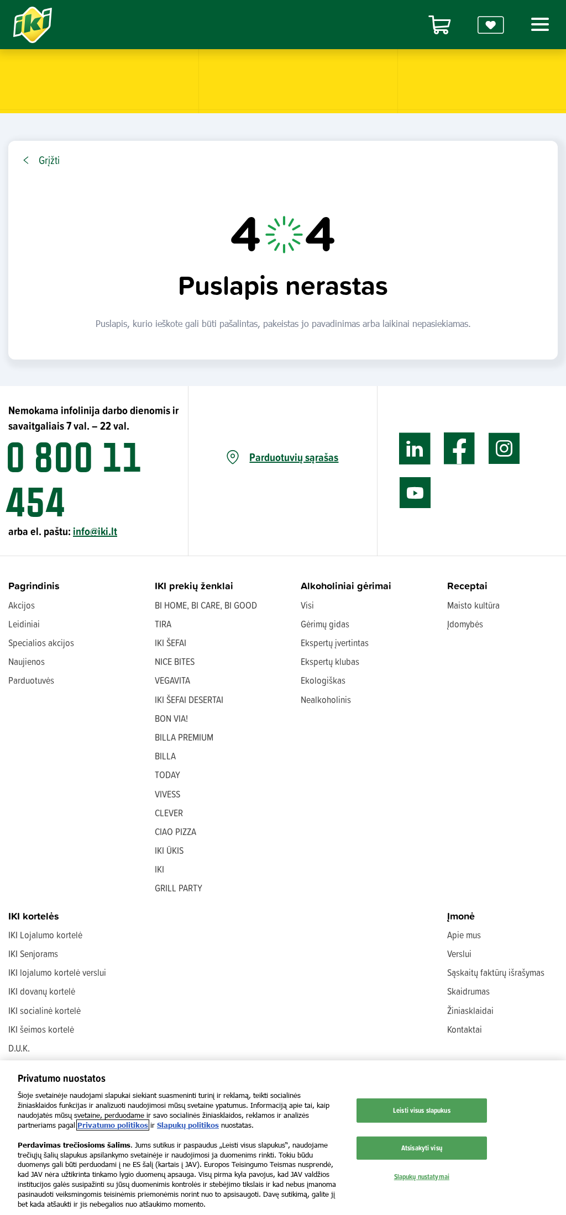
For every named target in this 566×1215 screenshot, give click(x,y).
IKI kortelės (33, 916)
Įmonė (461, 916)
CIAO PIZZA (175, 831)
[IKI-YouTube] (415, 493)
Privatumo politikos (112, 1125)
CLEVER (169, 813)
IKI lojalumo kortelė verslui (57, 972)
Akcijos (21, 605)
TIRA (163, 624)
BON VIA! (171, 718)
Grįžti (49, 160)
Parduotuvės (31, 680)
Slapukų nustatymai (421, 1176)
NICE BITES (175, 661)
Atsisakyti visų (421, 1148)
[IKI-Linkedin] (415, 448)
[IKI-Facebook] (459, 448)
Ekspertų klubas (330, 661)
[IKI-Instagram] (504, 448)
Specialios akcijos (41, 642)
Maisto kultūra (473, 605)
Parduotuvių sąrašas (293, 457)
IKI (159, 869)
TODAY (167, 774)
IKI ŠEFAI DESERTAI (189, 699)
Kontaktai (464, 1029)
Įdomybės (465, 624)
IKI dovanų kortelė (41, 991)
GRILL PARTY (178, 888)
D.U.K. (19, 1048)
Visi (307, 605)
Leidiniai (24, 624)
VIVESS (167, 794)
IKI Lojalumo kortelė (45, 935)
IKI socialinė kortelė (44, 1010)
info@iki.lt (95, 531)
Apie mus (464, 935)
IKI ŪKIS (169, 850)
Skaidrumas (468, 991)
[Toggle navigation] (538, 24)
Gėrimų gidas (325, 624)
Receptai (467, 586)
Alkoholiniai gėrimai (346, 586)
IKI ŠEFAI (170, 642)
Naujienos (26, 661)
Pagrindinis (34, 586)
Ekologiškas (323, 680)
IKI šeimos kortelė (41, 1029)
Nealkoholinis (326, 699)
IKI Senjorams (33, 953)
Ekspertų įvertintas (335, 642)
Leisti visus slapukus (421, 1110)
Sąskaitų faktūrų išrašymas (495, 972)
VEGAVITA (172, 680)
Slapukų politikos (188, 1125)
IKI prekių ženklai (194, 586)
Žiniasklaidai (470, 1010)
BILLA (165, 756)
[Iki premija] (490, 25)
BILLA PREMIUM (184, 737)
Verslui (459, 953)
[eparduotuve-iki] (439, 25)
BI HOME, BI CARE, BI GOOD (206, 605)
